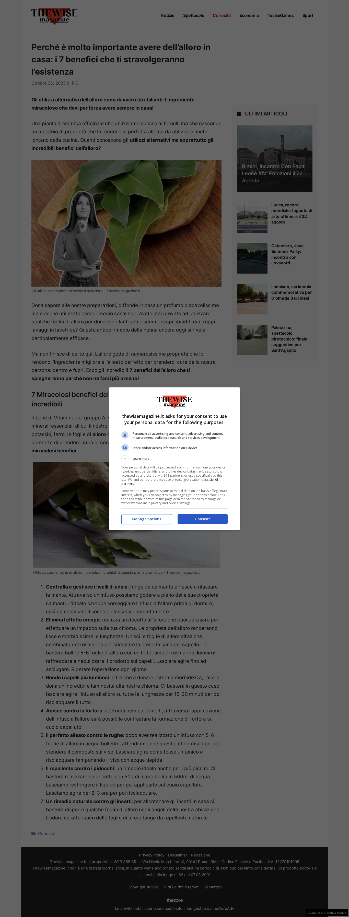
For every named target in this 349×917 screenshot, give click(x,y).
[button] (174, 458)
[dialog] (174, 458)
